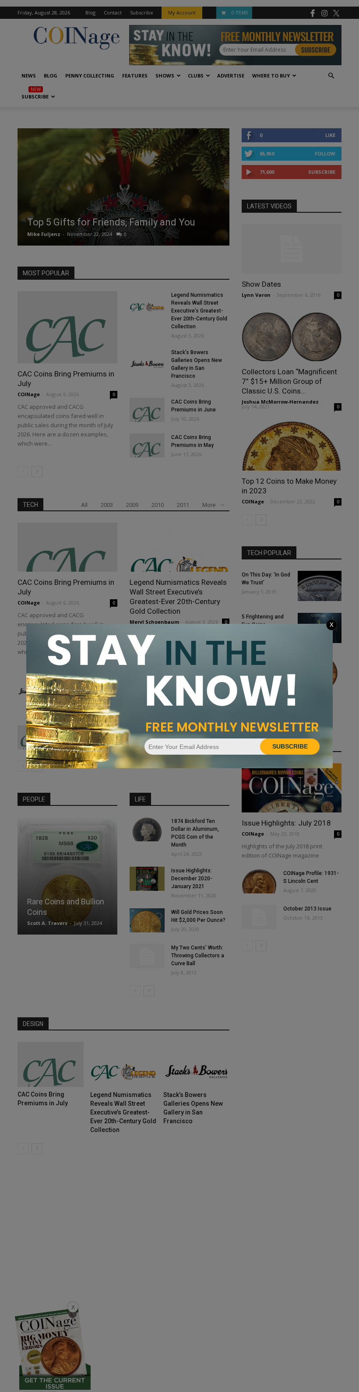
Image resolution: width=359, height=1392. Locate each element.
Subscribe (290, 746)
